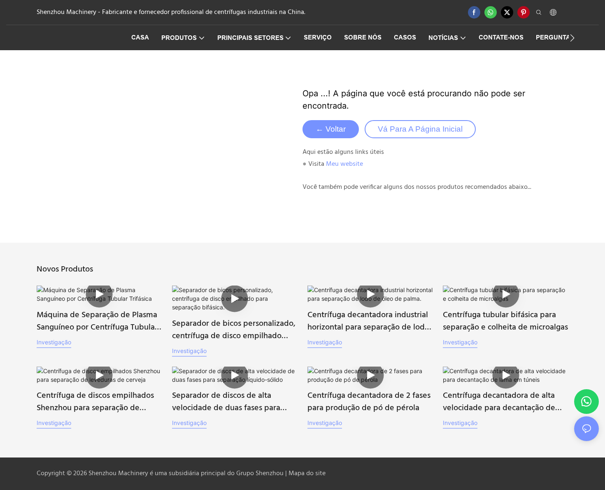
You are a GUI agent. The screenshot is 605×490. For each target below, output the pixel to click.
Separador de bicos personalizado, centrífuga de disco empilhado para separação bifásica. (234, 330)
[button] (572, 38)
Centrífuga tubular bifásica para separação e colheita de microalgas (505, 321)
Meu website (344, 164)
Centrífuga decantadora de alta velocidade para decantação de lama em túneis (499, 402)
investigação (54, 342)
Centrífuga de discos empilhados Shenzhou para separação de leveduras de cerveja (95, 402)
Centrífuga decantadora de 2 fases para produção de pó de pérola (368, 402)
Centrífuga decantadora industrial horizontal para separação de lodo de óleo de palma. (368, 321)
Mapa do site (307, 473)
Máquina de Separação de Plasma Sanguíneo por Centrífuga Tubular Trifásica (97, 321)
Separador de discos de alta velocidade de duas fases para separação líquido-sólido (226, 402)
